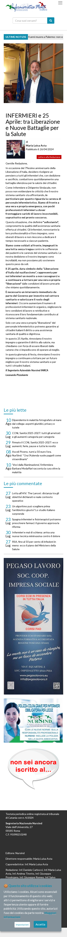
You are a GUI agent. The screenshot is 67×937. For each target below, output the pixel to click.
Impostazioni (22, 924)
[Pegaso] (33, 626)
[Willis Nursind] (33, 720)
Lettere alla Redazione (49, 157)
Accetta (40, 924)
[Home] (26, 6)
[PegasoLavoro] (33, 769)
